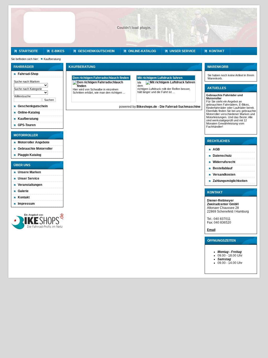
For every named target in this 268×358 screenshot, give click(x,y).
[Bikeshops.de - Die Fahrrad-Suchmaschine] (37, 229)
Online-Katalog (142, 51)
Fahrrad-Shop (28, 74)
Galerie (23, 191)
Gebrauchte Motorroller (35, 148)
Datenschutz (222, 156)
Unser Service (183, 51)
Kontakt (216, 51)
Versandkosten (224, 174)
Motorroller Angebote (33, 142)
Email (211, 230)
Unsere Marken (29, 172)
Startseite (28, 51)
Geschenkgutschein (96, 51)
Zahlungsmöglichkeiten (230, 181)
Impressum (26, 203)
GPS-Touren (27, 125)
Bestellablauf (222, 168)
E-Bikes (58, 51)
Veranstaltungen (30, 185)
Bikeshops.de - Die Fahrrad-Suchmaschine (168, 107)
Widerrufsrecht (224, 162)
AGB (216, 149)
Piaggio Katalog (29, 155)
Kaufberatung (28, 119)
